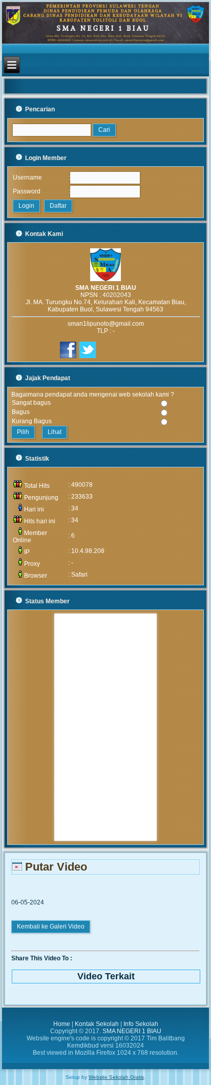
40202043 (116, 295)
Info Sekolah (140, 1024)
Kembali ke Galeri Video (51, 926)
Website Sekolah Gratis (116, 1077)
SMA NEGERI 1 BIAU (131, 1031)
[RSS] (13, 1048)
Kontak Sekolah (97, 1024)
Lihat (54, 432)
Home (61, 1024)
